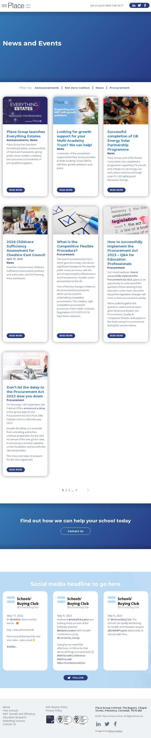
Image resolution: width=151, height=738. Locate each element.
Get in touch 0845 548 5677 (106, 5)
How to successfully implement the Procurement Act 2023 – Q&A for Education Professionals (125, 253)
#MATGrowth (64, 659)
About (6, 707)
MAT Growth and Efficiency (19, 714)
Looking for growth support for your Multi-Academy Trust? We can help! (74, 138)
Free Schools (10, 710)
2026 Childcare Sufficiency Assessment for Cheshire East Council (26, 248)
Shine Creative (115, 731)
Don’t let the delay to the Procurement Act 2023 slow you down (25, 391)
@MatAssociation (66, 630)
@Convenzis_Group (68, 637)
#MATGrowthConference (71, 655)
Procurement (119, 87)
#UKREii (11, 646)
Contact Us (75, 531)
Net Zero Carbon (77, 87)
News (100, 87)
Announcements (47, 87)
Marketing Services (14, 721)
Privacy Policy (54, 710)
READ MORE (15, 189)
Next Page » (88, 490)
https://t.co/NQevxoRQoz (71, 663)
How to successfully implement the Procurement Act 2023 (122, 275)
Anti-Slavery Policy (56, 707)
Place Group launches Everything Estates (26, 134)
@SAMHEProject (117, 630)
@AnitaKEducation (79, 619)
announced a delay (34, 408)
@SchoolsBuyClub (121, 619)
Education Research (14, 717)
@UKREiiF (15, 619)
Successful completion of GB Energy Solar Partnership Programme (122, 140)
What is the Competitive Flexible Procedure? (75, 246)
